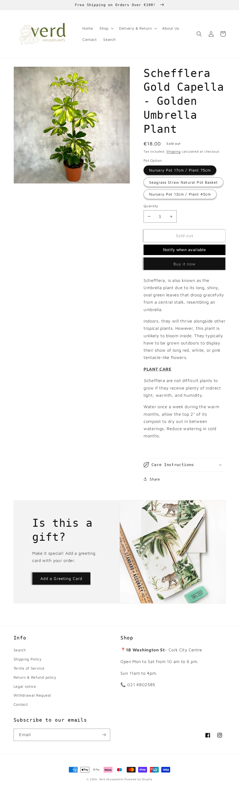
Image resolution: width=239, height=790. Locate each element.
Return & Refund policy (35, 677)
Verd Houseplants (111, 779)
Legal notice (25, 686)
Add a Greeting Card (61, 578)
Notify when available (184, 249)
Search (20, 650)
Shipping (173, 151)
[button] (106, 28)
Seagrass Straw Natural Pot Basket (183, 182)
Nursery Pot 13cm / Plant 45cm (180, 194)
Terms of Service (29, 668)
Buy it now (184, 263)
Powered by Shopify (138, 779)
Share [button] (155, 479)
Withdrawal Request (32, 695)
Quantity (151, 206)
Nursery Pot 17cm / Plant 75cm (180, 170)
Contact (21, 704)
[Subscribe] (104, 735)
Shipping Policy (28, 659)
